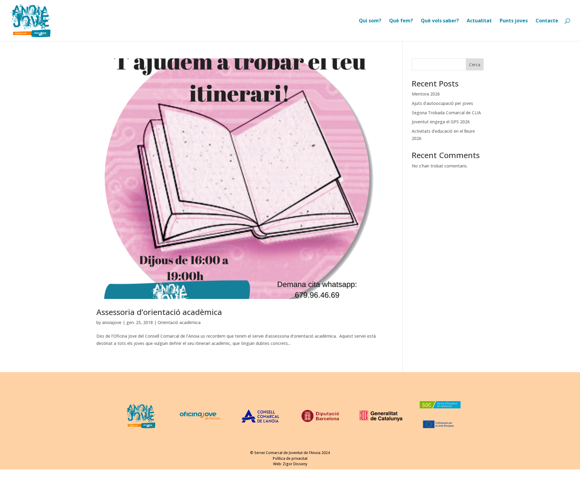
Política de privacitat (290, 458)
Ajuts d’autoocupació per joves (442, 103)
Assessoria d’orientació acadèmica (159, 312)
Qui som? (370, 21)
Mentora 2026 (426, 94)
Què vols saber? (440, 21)
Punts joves (514, 21)
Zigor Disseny (295, 463)
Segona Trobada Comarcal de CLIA (446, 112)
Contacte (547, 21)
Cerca (474, 64)
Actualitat (479, 21)
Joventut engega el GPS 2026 (441, 122)
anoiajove (111, 322)
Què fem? (401, 21)
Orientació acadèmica (179, 322)
